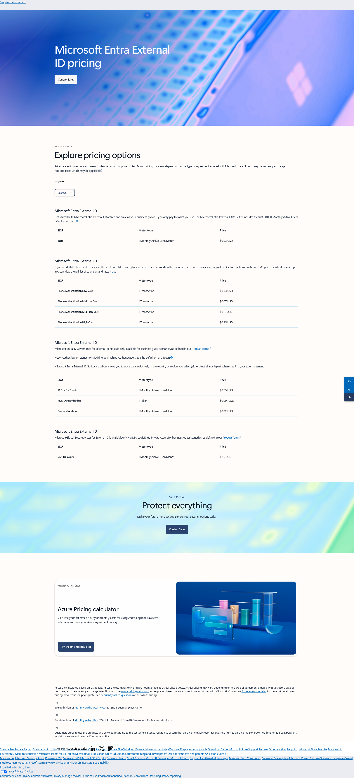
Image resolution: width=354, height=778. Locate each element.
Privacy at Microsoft (69, 762)
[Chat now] (348, 381)
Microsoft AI (7, 758)
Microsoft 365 (71, 758)
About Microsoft (27, 762)
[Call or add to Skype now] (348, 389)
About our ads (120, 776)
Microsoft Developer (157, 758)
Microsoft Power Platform (304, 758)
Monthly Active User (86, 720)
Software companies (332, 758)
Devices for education (25, 754)
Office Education (114, 754)
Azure (40, 758)
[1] (56, 682)
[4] (56, 727)
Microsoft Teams (116, 758)
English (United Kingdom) (15, 767)
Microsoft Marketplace (275, 758)
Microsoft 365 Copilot (93, 758)
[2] (56, 702)
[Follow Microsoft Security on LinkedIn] (93, 748)
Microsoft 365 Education (89, 754)
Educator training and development (146, 754)
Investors (86, 762)
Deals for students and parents (186, 754)
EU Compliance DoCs (142, 776)
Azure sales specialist (254, 691)
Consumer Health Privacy (15, 776)
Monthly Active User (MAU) (90, 707)
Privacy (57, 776)
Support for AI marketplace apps (209, 758)
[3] (56, 714)
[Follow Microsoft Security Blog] (110, 748)
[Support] (348, 397)
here (112, 271)
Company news (47, 762)
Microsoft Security (26, 758)
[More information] (171, 357)
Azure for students (216, 754)
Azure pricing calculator (135, 691)
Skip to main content (13, 2)
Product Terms (200, 348)
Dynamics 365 (53, 758)
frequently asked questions (117, 695)
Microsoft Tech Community (245, 758)
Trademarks (105, 776)
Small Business (136, 758)
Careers (13, 762)
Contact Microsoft (41, 776)
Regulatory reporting (168, 776)
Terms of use (89, 776)
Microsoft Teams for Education (57, 754)
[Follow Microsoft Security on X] (102, 748)
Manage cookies (71, 776)
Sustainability (101, 762)
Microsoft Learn (179, 758)
